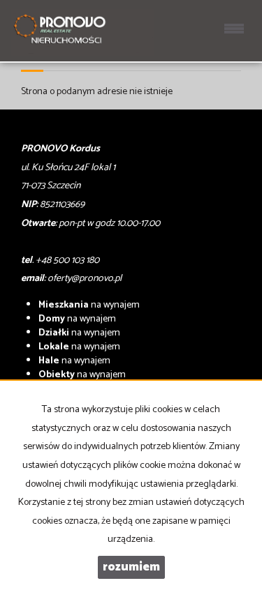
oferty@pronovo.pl (85, 279)
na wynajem (89, 305)
